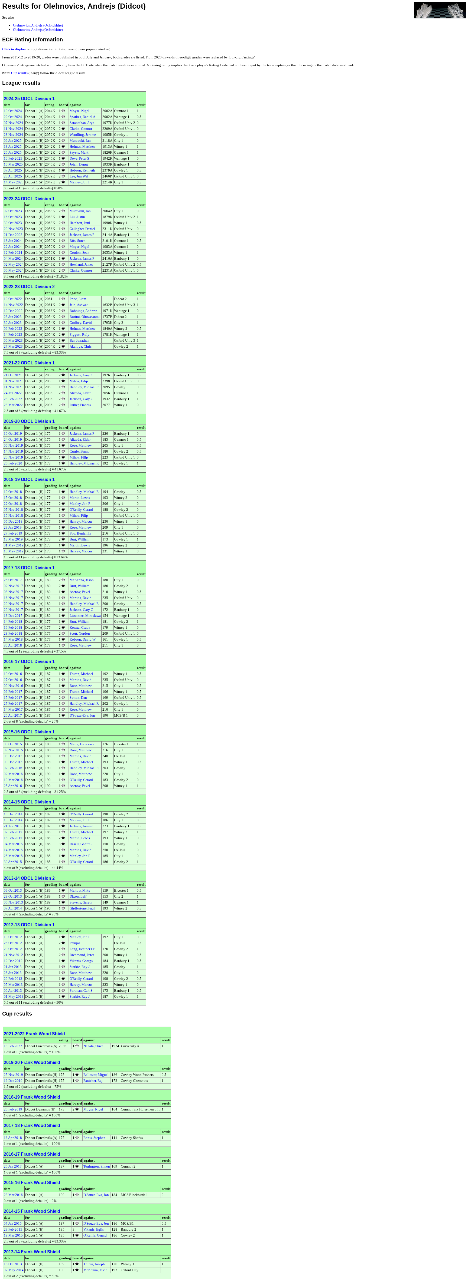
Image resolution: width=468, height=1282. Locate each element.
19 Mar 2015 (13, 1235)
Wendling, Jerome (83, 135)
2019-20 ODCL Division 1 (29, 421)
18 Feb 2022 (13, 1046)
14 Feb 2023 (13, 334)
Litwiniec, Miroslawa (85, 616)
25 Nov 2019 (13, 1075)
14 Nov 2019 (13, 451)
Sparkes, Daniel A (82, 117)
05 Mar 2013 (13, 985)
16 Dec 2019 (13, 1081)
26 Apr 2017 (13, 715)
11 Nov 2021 (13, 387)
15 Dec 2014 (13, 820)
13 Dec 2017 (13, 616)
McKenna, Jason (82, 580)
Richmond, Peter (82, 955)
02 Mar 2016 (13, 774)
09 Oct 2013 (13, 890)
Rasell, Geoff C (81, 844)
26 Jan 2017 (13, 1166)
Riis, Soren (78, 241)
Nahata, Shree (93, 1046)
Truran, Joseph (94, 1264)
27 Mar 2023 (13, 346)
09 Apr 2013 (13, 990)
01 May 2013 (14, 996)
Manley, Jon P (80, 182)
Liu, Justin (77, 217)
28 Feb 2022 (13, 399)
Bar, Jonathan (79, 340)
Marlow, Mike (80, 890)
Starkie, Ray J (80, 967)
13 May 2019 (14, 551)
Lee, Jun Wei (79, 176)
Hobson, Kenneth (82, 170)
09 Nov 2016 (13, 686)
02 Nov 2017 (13, 586)
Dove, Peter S (79, 158)
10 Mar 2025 (13, 164)
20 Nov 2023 (13, 229)
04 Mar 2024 (13, 258)
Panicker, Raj (93, 1081)
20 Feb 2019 (13, 1109)
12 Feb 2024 (13, 253)
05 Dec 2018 (13, 521)
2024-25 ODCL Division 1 (29, 98)
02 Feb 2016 (13, 768)
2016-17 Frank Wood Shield (32, 1154)
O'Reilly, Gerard (81, 509)
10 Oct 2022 (13, 299)
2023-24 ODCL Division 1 (29, 198)
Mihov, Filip (79, 381)
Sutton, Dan (78, 698)
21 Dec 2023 (13, 235)
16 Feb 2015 (13, 838)
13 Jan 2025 (13, 146)
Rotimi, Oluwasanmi (85, 317)
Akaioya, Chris (81, 346)
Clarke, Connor (81, 129)
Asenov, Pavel (80, 592)
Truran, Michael (81, 674)
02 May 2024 (14, 264)
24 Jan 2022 (13, 393)
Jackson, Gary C (81, 375)
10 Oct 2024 (13, 111)
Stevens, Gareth (81, 902)
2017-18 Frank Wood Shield (32, 1125)
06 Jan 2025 (13, 141)
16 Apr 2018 (13, 1138)
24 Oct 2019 (13, 439)
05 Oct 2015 (13, 744)
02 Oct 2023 (13, 211)
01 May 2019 (14, 545)
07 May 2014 (14, 1270)
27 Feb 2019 (13, 533)
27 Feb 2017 (13, 703)
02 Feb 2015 (13, 832)
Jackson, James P (82, 235)
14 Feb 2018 (13, 621)
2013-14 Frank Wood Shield (32, 1252)
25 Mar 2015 (13, 856)
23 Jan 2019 (13, 527)
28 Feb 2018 (13, 633)
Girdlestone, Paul (82, 908)
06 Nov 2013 (13, 902)
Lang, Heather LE (82, 949)
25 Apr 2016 (13, 786)
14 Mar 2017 (13, 709)
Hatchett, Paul (80, 223)
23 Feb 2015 (13, 1229)
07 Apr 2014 (13, 908)
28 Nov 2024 (13, 135)
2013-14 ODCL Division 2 (29, 878)
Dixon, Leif (78, 896)
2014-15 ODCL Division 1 (29, 802)
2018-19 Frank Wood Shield (32, 1097)
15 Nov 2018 (13, 515)
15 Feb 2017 (13, 698)
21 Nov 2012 (13, 955)
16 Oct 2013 (13, 1264)
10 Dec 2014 (13, 814)
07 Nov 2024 (13, 123)
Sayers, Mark (79, 152)
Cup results (19, 73)
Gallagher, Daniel (82, 229)
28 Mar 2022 (13, 405)
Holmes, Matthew (82, 146)
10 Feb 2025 (13, 158)
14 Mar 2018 (13, 639)
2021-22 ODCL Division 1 (29, 363)
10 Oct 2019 (13, 433)
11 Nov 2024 (13, 129)
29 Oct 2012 (13, 949)
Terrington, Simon (96, 1166)
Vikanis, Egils (93, 1229)
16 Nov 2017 (13, 598)
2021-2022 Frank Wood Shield (34, 1033)
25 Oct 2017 (13, 580)
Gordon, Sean (79, 253)
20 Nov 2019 (13, 457)
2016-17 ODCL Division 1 (29, 661)
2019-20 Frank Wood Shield (32, 1062)
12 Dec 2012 (13, 961)
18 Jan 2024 (13, 241)
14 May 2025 (14, 182)
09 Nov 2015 (13, 750)
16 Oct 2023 (13, 217)
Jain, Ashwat (79, 305)
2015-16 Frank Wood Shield (32, 1182)
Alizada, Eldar (80, 393)
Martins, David (81, 598)
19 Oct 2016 (13, 674)
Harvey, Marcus (81, 521)
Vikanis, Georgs (81, 961)
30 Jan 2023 (13, 323)
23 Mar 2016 (13, 1195)
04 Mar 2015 (13, 844)
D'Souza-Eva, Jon (82, 715)
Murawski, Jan (80, 141)
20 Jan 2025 (13, 152)
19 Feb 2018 (13, 627)
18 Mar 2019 (13, 539)
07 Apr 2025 (13, 170)
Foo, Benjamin (80, 533)
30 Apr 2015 (13, 862)
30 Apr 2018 (13, 645)
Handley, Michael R (84, 387)
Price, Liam (78, 299)
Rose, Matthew (81, 445)
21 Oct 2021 (13, 375)
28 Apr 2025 (13, 176)
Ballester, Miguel (96, 1075)
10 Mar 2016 (13, 780)
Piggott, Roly (79, 334)
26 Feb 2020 (13, 463)
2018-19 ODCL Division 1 (29, 479)
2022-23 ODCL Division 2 (29, 286)
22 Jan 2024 (13, 247)
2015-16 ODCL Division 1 (29, 732)
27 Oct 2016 (13, 680)
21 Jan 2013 (13, 967)
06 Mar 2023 (13, 340)
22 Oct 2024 (13, 117)
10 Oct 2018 (13, 492)
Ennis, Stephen (94, 1138)
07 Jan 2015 (13, 1223)
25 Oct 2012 (13, 943)
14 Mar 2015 (13, 850)
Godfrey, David (81, 323)
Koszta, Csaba (80, 627)
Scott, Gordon (80, 633)
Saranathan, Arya (82, 123)
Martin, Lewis (80, 498)
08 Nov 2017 (13, 592)
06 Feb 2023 (13, 329)
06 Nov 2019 (13, 445)
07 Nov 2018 (13, 509)
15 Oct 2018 (13, 498)
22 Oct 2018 (13, 504)
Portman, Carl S (81, 990)
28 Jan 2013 (13, 973)
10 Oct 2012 (13, 937)
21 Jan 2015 (13, 826)
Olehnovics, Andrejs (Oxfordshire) (38, 25)
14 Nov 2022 (13, 305)
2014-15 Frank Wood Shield (32, 1211)
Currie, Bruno (80, 451)
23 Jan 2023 (13, 317)
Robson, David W (83, 639)
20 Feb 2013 (13, 979)
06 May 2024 (14, 270)
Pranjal (75, 943)
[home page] (440, 10)
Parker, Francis (80, 405)
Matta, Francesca (82, 744)
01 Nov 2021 (13, 381)
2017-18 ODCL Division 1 (29, 567)
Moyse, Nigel (79, 111)
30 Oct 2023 (13, 223)
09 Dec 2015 (13, 762)
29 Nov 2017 (13, 610)
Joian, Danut (79, 164)
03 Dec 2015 (13, 756)
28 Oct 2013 (13, 896)
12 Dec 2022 (13, 311)
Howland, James (81, 264)
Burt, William (79, 539)
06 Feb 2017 (13, 692)
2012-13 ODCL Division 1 (29, 924)
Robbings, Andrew (83, 311)
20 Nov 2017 (13, 604)
